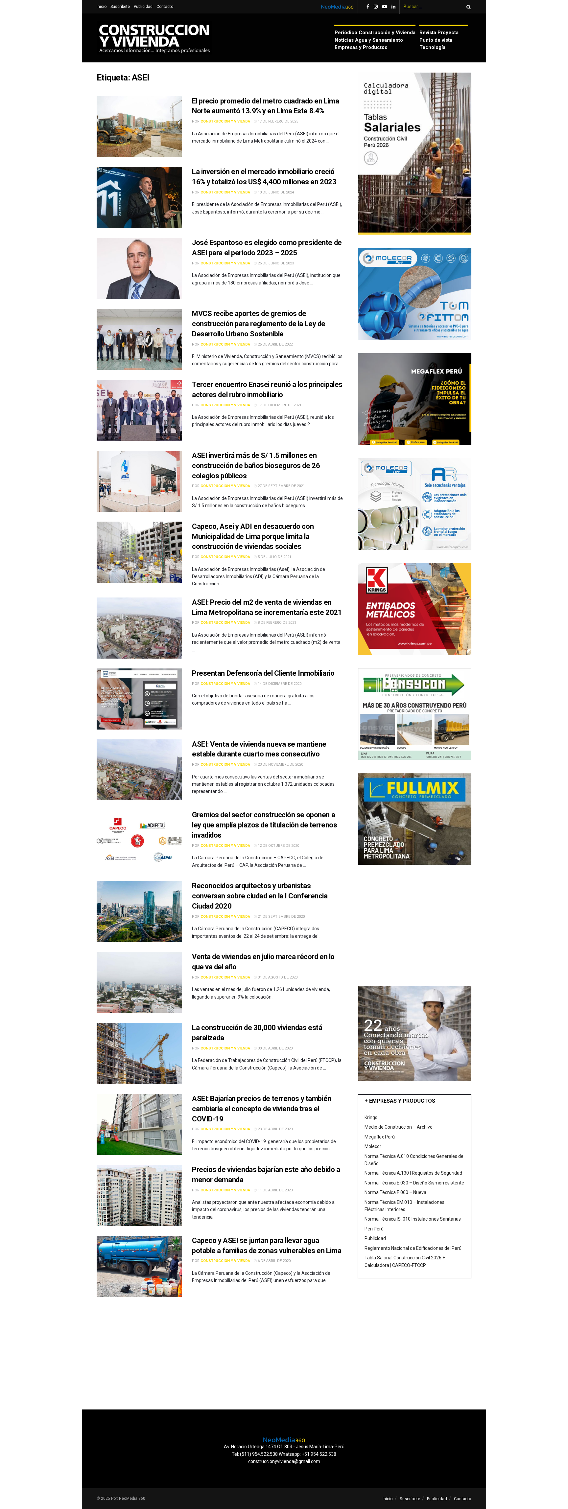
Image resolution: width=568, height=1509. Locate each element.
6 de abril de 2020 (274, 1261)
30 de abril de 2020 (275, 1048)
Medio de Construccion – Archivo (399, 1127)
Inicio (101, 6)
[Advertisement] (414, 925)
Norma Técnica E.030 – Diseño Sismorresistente (414, 1182)
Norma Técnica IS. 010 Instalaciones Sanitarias (413, 1219)
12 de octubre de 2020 (278, 846)
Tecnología (432, 47)
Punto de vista (435, 40)
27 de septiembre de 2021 (281, 486)
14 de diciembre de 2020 (279, 684)
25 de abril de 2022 (275, 344)
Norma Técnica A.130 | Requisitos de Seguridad (413, 1173)
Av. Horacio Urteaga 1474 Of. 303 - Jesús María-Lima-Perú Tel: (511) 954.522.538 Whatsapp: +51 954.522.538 (284, 1450)
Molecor (373, 1146)
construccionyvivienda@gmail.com (284, 1461)
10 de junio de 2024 (275, 192)
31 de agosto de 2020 (277, 977)
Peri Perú (374, 1228)
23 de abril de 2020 (275, 1129)
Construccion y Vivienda (225, 121)
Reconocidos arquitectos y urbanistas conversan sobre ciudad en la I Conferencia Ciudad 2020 (260, 896)
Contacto (164, 6)
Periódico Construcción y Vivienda (375, 32)
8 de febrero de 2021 (276, 622)
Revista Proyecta (439, 32)
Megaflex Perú (380, 1136)
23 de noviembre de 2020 (280, 764)
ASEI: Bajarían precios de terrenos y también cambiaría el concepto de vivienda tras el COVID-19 (261, 1108)
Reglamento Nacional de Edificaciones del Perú (413, 1248)
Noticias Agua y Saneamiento (369, 40)
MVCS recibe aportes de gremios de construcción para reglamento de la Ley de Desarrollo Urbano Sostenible (258, 323)
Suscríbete (120, 6)
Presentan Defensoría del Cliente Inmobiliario (263, 673)
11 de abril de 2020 (275, 1190)
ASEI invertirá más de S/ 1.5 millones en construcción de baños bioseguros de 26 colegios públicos (256, 465)
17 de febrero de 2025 (277, 121)
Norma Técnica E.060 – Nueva (395, 1192)
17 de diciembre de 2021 (279, 405)
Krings (371, 1117)
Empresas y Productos (361, 47)
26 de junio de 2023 (275, 263)
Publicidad (143, 6)
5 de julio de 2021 (274, 557)
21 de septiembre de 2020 (281, 916)
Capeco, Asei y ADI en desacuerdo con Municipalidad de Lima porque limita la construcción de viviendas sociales (253, 536)
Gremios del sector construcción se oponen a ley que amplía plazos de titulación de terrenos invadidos (264, 825)
